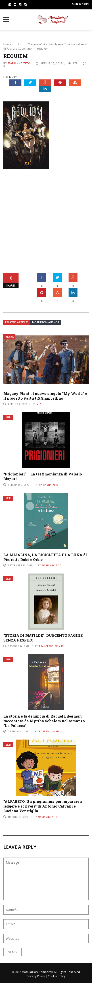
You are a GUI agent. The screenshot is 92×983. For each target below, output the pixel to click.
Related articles (17, 322)
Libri (8, 417)
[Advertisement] (46, 212)
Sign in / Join (80, 4)
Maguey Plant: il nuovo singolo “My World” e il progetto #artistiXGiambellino (45, 396)
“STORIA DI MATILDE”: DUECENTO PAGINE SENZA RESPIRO (43, 637)
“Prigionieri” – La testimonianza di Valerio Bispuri (42, 476)
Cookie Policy (57, 976)
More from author (45, 322)
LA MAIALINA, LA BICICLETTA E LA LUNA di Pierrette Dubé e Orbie (45, 557)
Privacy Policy (36, 976)
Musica (10, 336)
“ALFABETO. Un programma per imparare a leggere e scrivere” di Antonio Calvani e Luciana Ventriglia (42, 806)
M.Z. (39, 404)
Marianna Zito (19, 63)
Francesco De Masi (52, 646)
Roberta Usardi (49, 731)
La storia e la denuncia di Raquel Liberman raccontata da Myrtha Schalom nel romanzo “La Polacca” (44, 721)
